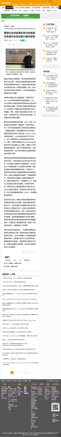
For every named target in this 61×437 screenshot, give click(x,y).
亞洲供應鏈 (34, 400)
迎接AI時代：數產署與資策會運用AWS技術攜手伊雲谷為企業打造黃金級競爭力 (14, 344)
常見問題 (25, 381)
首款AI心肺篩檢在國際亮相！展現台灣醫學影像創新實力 (18, 290)
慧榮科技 (26, 260)
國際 (19, 393)
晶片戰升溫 (4, 387)
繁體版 (47, 1)
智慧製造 (33, 402)
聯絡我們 (53, 399)
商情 (25, 391)
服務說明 (9, 381)
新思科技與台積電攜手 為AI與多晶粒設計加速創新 (16, 332)
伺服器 (32, 416)
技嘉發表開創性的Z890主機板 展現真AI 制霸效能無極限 (18, 349)
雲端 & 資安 (47, 391)
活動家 (38, 4)
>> (28, 372)
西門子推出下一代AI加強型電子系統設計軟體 (15, 324)
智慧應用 (47, 390)
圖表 (10, 409)
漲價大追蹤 (10, 7)
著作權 (14, 381)
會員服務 (53, 388)
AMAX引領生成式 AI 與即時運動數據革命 (14, 282)
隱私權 (19, 381)
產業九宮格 (4, 391)
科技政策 (11, 404)
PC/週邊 (32, 10)
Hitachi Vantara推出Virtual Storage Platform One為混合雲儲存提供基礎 (20, 363)
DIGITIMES (55, 384)
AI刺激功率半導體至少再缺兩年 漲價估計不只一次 (52, 60)
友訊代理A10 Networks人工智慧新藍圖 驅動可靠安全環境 (19, 336)
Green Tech (34, 396)
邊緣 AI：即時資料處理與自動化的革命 (13, 340)
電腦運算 (33, 414)
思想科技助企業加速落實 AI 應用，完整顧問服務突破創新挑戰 (20, 286)
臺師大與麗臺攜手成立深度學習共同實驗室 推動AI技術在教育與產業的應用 (20, 304)
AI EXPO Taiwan (47, 398)
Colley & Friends (40, 387)
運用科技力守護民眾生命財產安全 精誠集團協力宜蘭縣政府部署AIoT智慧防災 (20, 315)
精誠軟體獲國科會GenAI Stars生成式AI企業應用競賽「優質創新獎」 (20, 310)
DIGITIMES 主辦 (47, 387)
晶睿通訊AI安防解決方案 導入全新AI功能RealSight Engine (19, 320)
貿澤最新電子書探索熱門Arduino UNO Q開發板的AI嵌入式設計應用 (52, 100)
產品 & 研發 (47, 393)
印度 (19, 390)
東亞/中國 (20, 391)
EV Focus (33, 397)
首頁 (3, 7)
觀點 (25, 388)
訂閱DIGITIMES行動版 (55, 394)
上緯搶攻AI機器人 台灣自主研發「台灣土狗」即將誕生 (52, 92)
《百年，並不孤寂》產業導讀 (22, 7)
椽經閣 (31, 4)
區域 (57, 7)
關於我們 (3, 381)
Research (23, 4)
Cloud (32, 411)
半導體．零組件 (13, 388)
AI (20, 260)
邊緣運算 (33, 391)
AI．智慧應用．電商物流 (12, 394)
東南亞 (20, 388)
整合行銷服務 (54, 396)
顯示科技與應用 (34, 427)
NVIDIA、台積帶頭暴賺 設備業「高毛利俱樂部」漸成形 (52, 45)
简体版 (50, 1)
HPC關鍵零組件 (34, 389)
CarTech (33, 422)
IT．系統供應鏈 (13, 399)
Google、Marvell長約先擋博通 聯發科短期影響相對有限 (52, 52)
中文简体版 (51, 381)
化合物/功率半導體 (34, 394)
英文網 (48, 4)
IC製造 (32, 425)
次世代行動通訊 (34, 409)
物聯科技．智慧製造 (12, 406)
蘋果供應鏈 (46, 7)
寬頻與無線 (34, 407)
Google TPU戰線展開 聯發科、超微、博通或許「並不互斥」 (52, 37)
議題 (25, 387)
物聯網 (32, 405)
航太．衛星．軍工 (12, 397)
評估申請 (54, 1)
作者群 (39, 392)
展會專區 (49, 10)
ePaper (55, 10)
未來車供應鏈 (36, 7)
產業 (52, 7)
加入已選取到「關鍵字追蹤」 (14, 263)
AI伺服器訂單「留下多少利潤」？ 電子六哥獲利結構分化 (52, 30)
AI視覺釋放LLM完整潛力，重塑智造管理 (14, 359)
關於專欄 (40, 394)
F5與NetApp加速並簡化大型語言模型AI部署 (15, 328)
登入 (59, 1)
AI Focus (33, 412)
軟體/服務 (14, 10)
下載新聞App (54, 402)
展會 (2, 395)
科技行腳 (40, 391)
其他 (46, 396)
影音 (42, 4)
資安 (20, 10)
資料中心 (8, 260)
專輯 (43, 10)
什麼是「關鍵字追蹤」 (12, 266)
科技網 (16, 4)
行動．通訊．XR (13, 391)
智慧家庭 (33, 403)
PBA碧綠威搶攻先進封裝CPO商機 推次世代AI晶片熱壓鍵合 (52, 77)
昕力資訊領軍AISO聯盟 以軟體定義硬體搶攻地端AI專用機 (52, 109)
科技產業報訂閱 (55, 391)
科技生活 (38, 10)
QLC (15, 260)
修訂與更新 (4, 398)
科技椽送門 (4, 393)
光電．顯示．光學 (12, 402)
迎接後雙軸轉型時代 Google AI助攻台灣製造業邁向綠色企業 (19, 294)
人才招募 (53, 398)
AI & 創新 (47, 394)
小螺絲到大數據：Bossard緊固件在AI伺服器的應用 (17, 278)
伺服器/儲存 (7, 10)
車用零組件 (34, 387)
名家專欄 (40, 389)
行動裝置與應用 (34, 418)
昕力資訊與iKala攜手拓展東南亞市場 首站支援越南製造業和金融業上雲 (20, 354)
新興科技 (33, 399)
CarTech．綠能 (13, 390)
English (57, 381)
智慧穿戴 (33, 420)
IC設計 (32, 423)
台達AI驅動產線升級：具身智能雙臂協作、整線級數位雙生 (52, 84)
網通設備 (25, 10)
